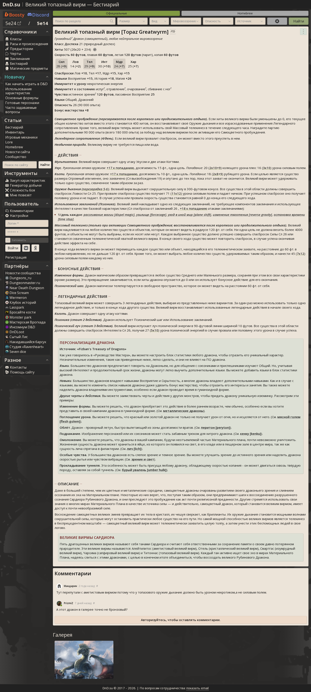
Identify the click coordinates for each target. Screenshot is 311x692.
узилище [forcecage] (151, 214)
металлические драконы (183, 411)
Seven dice (18, 351)
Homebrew (245, 13)
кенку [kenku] (250, 433)
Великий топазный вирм (55, 4)
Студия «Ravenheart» (27, 346)
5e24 (12, 23)
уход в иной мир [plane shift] (189, 214)
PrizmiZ (68, 603)
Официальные (116, 13)
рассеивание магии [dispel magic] (109, 214)
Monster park (21, 317)
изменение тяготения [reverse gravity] (242, 214)
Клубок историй (23, 302)
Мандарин (70, 586)
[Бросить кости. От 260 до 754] (95, 49)
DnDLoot (17, 332)
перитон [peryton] (215, 427)
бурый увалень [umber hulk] (144, 470)
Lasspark (17, 307)
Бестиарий (106, 4)
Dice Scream (19, 292)
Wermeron (18, 297)
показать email (197, 688)
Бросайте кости (23, 312)
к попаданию (120, 168)
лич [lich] (134, 449)
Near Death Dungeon (27, 288)
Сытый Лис (19, 336)
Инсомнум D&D (22, 327)
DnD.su (11, 4)
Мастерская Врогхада (27, 322)
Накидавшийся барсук (28, 342)
